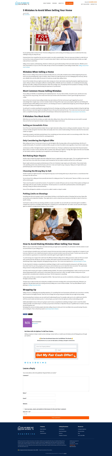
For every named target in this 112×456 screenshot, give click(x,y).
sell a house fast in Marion (52, 309)
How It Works (47, 3)
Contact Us (93, 4)
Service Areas (81, 431)
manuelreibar (27, 14)
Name (25, 393)
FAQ (79, 433)
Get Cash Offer (85, 4)
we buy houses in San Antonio (78, 112)
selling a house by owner (35, 285)
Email (25, 398)
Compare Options (82, 429)
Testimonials (43, 433)
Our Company (69, 3)
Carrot (65, 453)
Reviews (54, 3)
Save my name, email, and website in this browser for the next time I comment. (45, 409)
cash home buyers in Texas (79, 261)
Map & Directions (73, 446)
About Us (61, 3)
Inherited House (62, 431)
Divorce (60, 433)
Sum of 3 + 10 (27, 412)
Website (25, 404)
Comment (26, 375)
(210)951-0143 (93, 2)
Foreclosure (61, 429)
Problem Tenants (63, 435)
